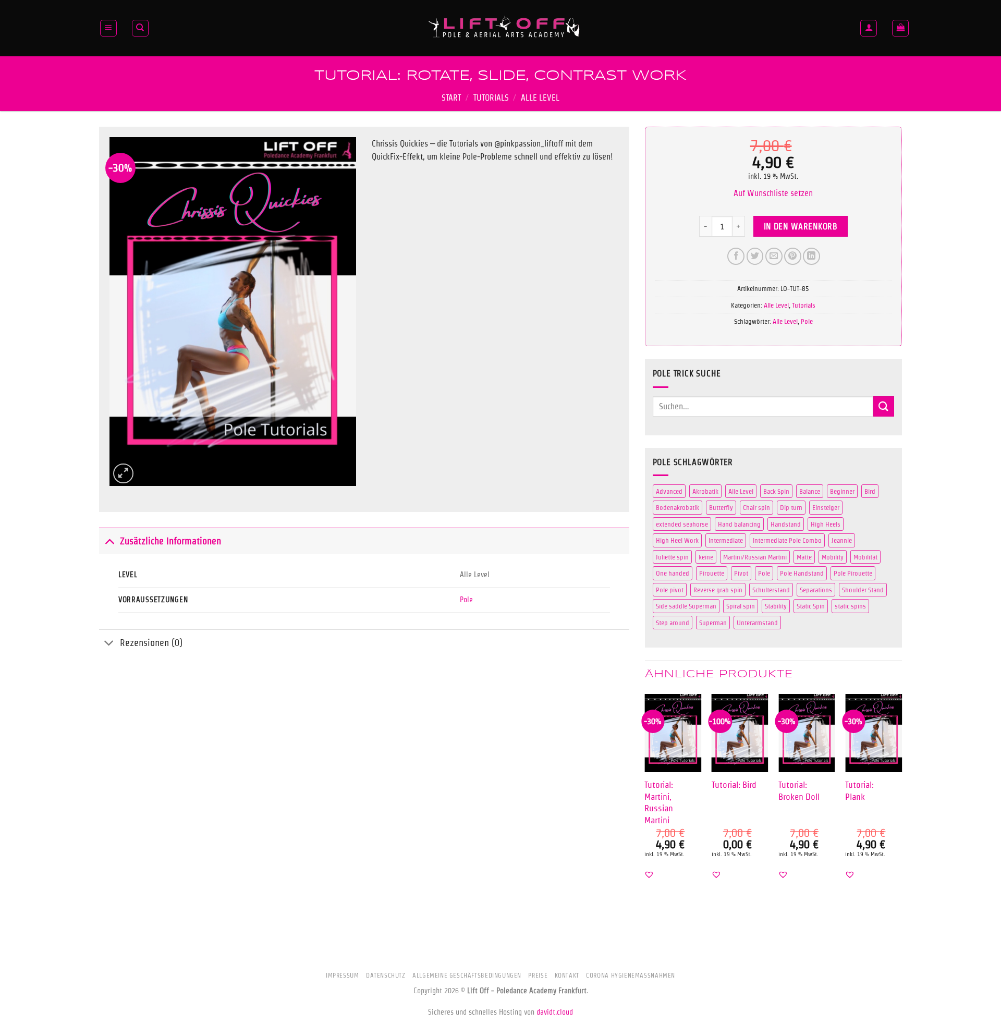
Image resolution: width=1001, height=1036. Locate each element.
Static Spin (811, 606)
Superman (713, 622)
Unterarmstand (757, 622)
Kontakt (567, 975)
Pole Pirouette (853, 573)
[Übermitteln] (883, 406)
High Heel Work (677, 540)
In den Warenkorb (800, 226)
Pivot (741, 573)
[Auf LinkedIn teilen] (811, 256)
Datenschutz (386, 975)
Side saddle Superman (686, 606)
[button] (108, 28)
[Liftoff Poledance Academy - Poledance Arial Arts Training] (504, 28)
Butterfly (721, 507)
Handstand (786, 524)
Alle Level (540, 97)
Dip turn (791, 507)
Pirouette (711, 573)
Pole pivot (669, 589)
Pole (466, 599)
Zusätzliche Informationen (170, 541)
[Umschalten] (109, 541)
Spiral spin (740, 606)
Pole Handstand (802, 573)
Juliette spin (672, 556)
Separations (816, 589)
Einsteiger (825, 507)
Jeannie (842, 540)
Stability (776, 606)
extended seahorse (682, 524)
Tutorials (491, 97)
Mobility (833, 556)
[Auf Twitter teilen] (755, 256)
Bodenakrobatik (677, 507)
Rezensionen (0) (151, 643)
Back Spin (776, 491)
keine (706, 556)
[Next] (901, 795)
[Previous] (645, 795)
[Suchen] (140, 28)
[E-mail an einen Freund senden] (774, 256)
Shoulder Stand (863, 589)
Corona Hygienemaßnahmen (630, 975)
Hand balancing (739, 524)
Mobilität (865, 556)
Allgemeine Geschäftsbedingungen (466, 975)
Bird (869, 491)
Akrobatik (705, 491)
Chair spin (756, 507)
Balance (809, 491)
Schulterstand (771, 589)
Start (451, 97)
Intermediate (726, 540)
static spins (850, 606)
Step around (672, 622)
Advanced (669, 491)
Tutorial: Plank (859, 790)
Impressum (342, 975)
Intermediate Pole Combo (787, 540)
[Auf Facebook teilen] (735, 256)
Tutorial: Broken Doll (799, 790)
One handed (672, 573)
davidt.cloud (554, 1012)
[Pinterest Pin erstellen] (792, 256)
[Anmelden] (868, 28)
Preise (537, 975)
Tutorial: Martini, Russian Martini (658, 801)
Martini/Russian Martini (755, 556)
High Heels (825, 524)
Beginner (842, 491)
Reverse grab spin (717, 589)
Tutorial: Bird (734, 784)
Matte (804, 556)
